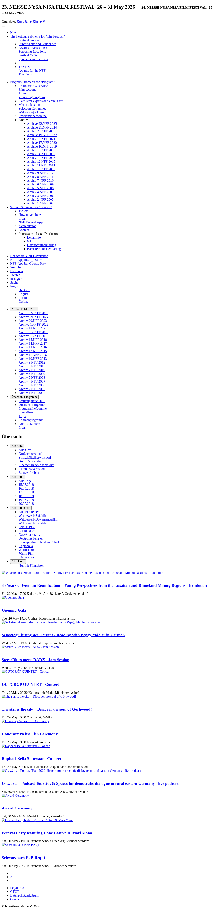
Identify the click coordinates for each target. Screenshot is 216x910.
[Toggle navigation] (3, 26)
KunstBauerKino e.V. (31, 21)
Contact (15, 899)
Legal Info (17, 888)
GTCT (14, 891)
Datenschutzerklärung (24, 895)
